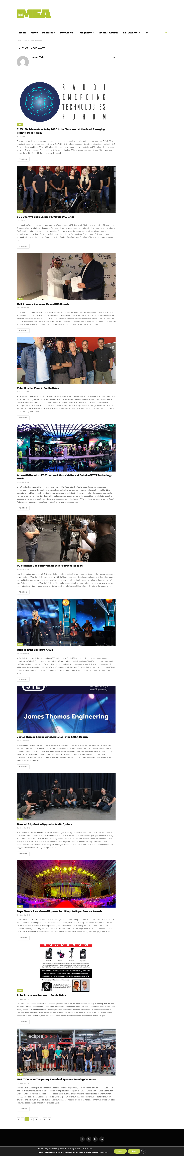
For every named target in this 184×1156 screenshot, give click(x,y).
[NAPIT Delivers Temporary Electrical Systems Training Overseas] (66, 1052)
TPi (146, 32)
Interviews (66, 32)
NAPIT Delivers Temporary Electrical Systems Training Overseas (56, 1079)
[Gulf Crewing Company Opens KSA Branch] (66, 276)
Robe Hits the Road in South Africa (38, 388)
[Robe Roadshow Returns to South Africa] (66, 968)
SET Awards (130, 32)
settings (104, 1152)
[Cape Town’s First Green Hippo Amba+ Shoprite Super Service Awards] (66, 884)
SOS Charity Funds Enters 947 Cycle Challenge (45, 216)
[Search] (166, 32)
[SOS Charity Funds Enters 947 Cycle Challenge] (66, 189)
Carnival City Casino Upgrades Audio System (44, 824)
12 (45, 1119)
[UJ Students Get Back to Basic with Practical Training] (66, 538)
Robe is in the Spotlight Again (35, 649)
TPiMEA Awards (108, 32)
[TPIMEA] (34, 14)
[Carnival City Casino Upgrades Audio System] (66, 796)
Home (22, 32)
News (34, 32)
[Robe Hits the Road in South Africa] (66, 360)
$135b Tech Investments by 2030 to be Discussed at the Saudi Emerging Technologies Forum (61, 131)
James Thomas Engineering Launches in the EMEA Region (52, 736)
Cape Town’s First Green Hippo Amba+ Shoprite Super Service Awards (59, 911)
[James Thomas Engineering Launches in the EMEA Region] (66, 709)
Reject (134, 1151)
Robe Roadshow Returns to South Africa (41, 995)
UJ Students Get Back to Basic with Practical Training (50, 565)
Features (47, 32)
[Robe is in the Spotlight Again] (66, 622)
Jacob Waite (38, 57)
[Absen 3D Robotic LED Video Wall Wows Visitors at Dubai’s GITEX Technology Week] (66, 448)
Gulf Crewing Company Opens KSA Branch (43, 303)
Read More (23, 159)
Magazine (86, 32)
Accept (120, 1151)
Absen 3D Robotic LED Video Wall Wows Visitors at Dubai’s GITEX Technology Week (64, 477)
